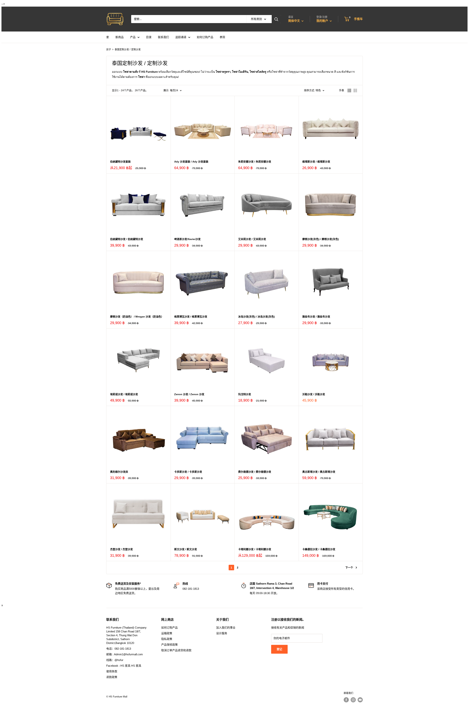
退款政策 (111, 677)
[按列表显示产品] (355, 90)
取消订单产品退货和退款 (176, 650)
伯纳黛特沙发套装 (120, 161)
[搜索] (276, 19)
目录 (149, 37)
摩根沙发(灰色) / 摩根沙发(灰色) (320, 239)
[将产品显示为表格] (349, 90)
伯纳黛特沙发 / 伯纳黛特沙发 (126, 239)
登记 (279, 649)
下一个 (349, 567)
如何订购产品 (205, 37)
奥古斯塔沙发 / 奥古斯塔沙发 (318, 471)
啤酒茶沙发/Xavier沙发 (187, 239)
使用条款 (111, 671)
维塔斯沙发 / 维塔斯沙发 (316, 161)
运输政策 (166, 633)
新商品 (119, 37)
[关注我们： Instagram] (353, 699)
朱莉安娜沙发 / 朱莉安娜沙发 (254, 161)
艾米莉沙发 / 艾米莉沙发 (252, 239)
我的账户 (322, 20)
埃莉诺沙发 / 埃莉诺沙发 (124, 394)
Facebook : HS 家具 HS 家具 (123, 665)
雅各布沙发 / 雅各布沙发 (316, 316)
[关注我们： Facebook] (346, 699)
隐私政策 (166, 638)
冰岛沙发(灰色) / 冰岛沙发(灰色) (256, 316)
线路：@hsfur (114, 660)
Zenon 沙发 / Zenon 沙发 (189, 394)
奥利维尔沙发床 (119, 471)
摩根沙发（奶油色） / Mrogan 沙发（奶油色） (137, 316)
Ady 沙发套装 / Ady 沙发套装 (191, 161)
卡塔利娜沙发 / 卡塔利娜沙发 (254, 549)
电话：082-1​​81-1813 (118, 648)
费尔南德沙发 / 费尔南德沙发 (254, 471)
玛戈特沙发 (244, 394)
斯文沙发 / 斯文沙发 (185, 549)
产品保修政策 (169, 644)
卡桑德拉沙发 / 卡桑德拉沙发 (318, 549)
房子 (108, 49)
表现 (222, 37)
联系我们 (163, 37)
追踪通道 (180, 37)
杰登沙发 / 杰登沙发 (121, 549)
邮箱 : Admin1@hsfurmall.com (124, 654)
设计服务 (221, 633)
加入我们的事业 (225, 627)
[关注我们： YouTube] (360, 699)
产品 (133, 37)
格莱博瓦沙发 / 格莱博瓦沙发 (190, 316)
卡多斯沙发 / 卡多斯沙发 (188, 471)
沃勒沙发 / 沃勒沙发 (313, 394)
